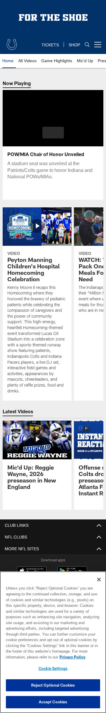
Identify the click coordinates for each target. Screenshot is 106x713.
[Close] (98, 579)
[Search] (87, 45)
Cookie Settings (53, 668)
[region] (53, 642)
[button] (53, 132)
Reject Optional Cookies (53, 685)
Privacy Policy (26, 657)
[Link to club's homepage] (12, 42)
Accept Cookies (53, 702)
